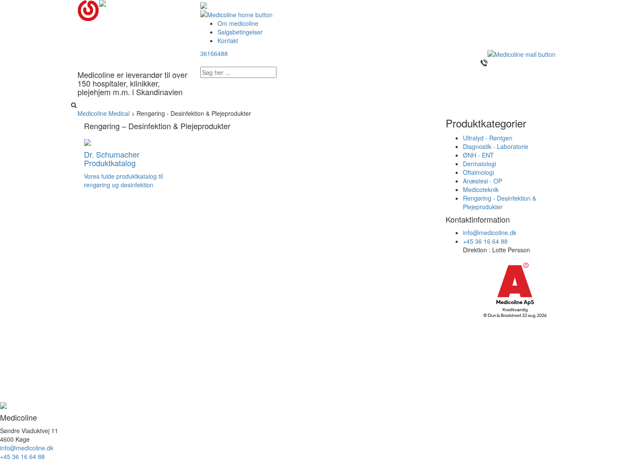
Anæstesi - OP (482, 181)
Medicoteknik (481, 189)
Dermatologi (479, 163)
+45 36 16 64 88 (485, 241)
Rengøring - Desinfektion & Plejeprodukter (499, 202)
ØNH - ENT (478, 155)
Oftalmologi (478, 172)
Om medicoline (237, 23)
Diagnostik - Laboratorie (495, 146)
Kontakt (227, 40)
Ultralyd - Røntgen (487, 137)
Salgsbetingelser (240, 32)
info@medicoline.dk (489, 232)
